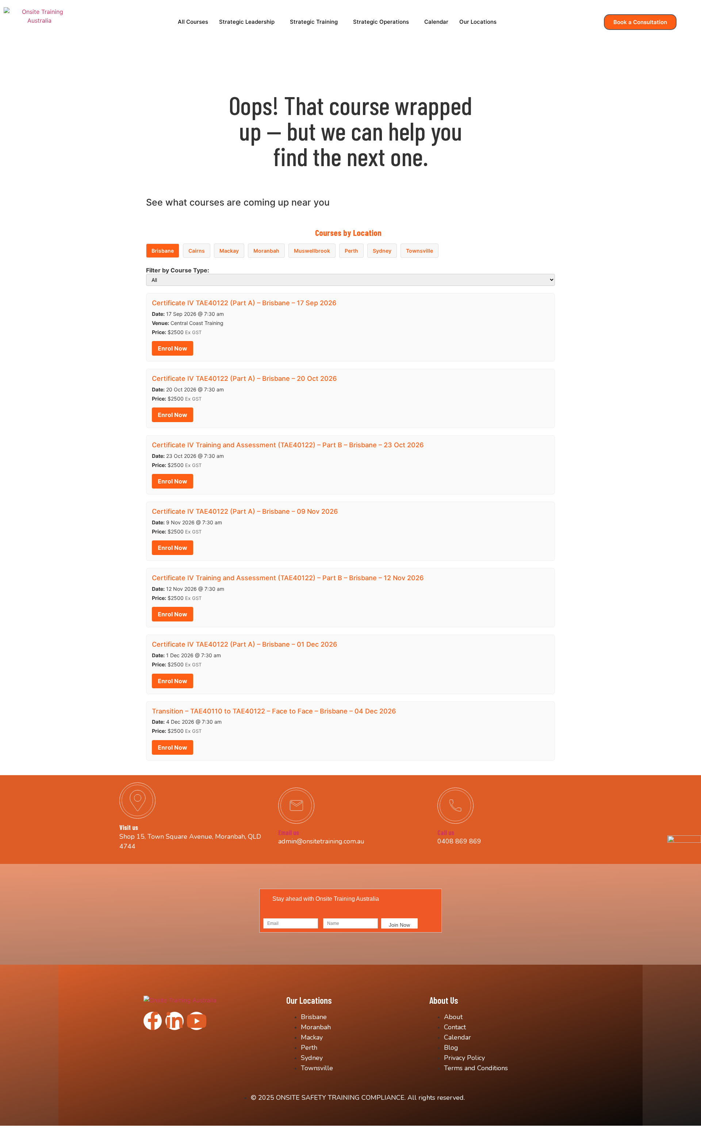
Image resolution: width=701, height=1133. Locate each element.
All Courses (193, 21)
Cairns (196, 251)
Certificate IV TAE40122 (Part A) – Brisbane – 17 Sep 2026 (244, 303)
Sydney (382, 251)
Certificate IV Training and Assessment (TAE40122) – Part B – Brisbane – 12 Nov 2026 (288, 578)
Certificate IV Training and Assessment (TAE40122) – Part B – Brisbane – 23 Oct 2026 (288, 445)
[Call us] (455, 806)
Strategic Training (314, 21)
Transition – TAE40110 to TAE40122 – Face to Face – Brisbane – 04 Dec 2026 (274, 711)
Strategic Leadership (247, 21)
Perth (351, 251)
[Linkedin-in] (174, 1021)
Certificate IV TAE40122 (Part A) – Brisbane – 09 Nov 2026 (245, 511)
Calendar (436, 21)
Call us (445, 832)
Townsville (419, 251)
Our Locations (478, 21)
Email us (288, 832)
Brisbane (163, 251)
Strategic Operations (381, 21)
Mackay (229, 251)
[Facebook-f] (152, 1021)
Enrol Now (172, 348)
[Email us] (296, 806)
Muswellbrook (312, 251)
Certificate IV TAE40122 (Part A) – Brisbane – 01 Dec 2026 (244, 644)
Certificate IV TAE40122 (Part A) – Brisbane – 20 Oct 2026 (244, 378)
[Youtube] (196, 1021)
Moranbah (266, 251)
